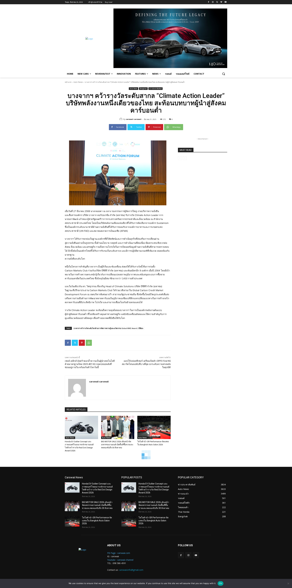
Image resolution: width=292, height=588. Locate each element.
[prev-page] (180, 158)
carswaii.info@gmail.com (131, 569)
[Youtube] (225, 2)
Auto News (78, 82)
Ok (220, 583)
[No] (288, 583)
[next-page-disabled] (185, 158)
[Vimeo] (221, 2)
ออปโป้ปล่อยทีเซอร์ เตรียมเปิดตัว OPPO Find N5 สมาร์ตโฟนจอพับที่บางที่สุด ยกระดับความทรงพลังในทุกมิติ (146, 364)
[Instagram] (213, 2)
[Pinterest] (82, 343)
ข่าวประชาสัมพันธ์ (155, 88)
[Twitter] (217, 2)
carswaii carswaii (133, 119)
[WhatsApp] (89, 343)
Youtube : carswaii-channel (120, 559)
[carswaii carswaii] (121, 119)
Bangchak (143, 88)
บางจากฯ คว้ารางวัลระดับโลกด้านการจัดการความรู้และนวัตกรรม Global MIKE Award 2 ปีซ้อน (108, 328)
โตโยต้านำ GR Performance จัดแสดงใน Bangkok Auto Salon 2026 (97, 520)
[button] (223, 73)
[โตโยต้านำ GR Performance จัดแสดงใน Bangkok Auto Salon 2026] (154, 427)
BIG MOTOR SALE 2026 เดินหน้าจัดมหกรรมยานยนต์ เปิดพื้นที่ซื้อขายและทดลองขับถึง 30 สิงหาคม (117, 444)
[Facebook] (208, 2)
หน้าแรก (68, 82)
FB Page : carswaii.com (118, 553)
